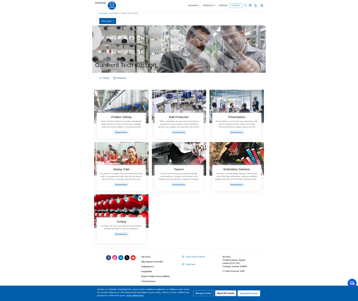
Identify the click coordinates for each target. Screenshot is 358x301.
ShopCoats (121, 78)
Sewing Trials (121, 169)
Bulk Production (179, 117)
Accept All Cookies (249, 293)
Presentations (236, 117)
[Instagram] (114, 257)
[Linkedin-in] (120, 257)
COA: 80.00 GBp (100, 3)
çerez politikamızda (134, 295)
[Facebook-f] (108, 257)
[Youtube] (133, 257)
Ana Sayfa (103, 13)
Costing (121, 221)
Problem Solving (121, 117)
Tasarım (179, 169)
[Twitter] (126, 257)
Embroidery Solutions (236, 169)
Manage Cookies (204, 293)
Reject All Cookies (225, 293)
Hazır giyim (114, 13)
